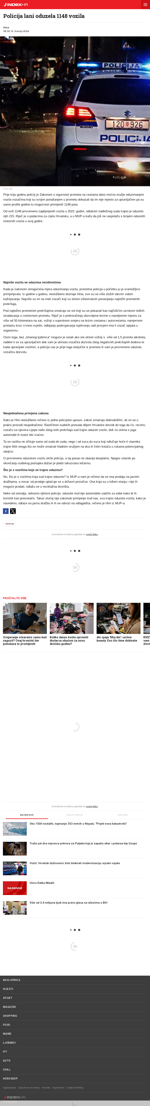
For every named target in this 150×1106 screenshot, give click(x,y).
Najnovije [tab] (27, 815)
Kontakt (46, 1087)
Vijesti (8, 989)
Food (6, 1024)
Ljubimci (9, 1042)
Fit (5, 1051)
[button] (145, 4)
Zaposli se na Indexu (29, 1087)
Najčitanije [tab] (75, 815)
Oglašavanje (9, 1087)
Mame (7, 1033)
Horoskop (10, 1078)
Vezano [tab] (123, 815)
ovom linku (92, 534)
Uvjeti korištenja (75, 1087)
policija (9, 523)
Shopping (10, 1015)
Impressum (58, 1087)
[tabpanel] (75, 870)
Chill (7, 1069)
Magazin (9, 1006)
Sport (7, 997)
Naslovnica (11, 980)
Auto (7, 1060)
